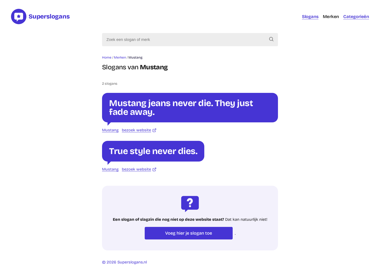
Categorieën (356, 16)
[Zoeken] (271, 39)
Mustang (110, 130)
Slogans (310, 16)
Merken (331, 16)
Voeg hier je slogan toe (188, 233)
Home (106, 57)
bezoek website (136, 130)
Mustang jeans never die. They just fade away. (181, 107)
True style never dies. (153, 151)
